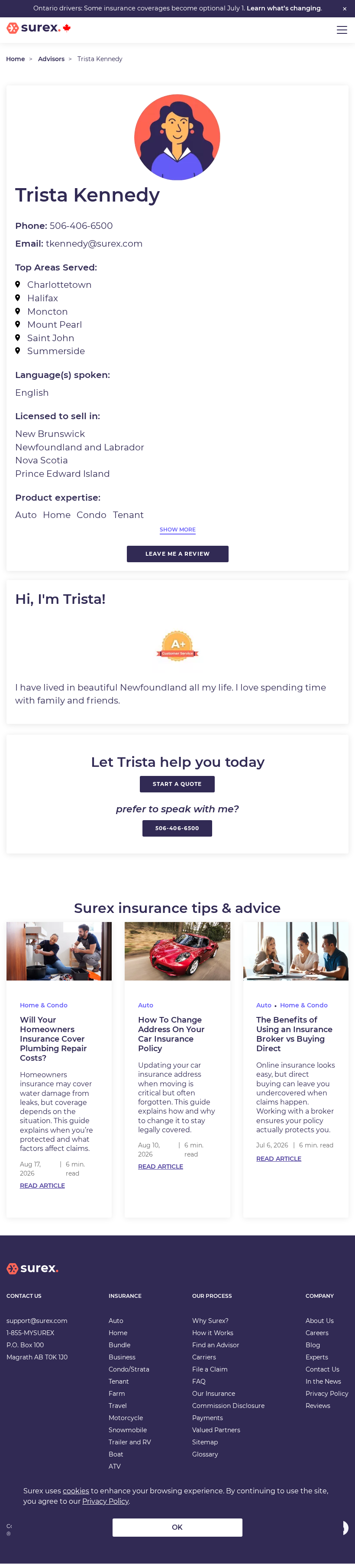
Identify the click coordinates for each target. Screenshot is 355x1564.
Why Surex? (210, 1321)
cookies (76, 1491)
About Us (320, 1321)
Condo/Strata (129, 1369)
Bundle (119, 1345)
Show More (178, 529)
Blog (313, 1345)
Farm (117, 1394)
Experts (317, 1357)
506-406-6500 (177, 828)
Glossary (205, 1454)
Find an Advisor (215, 1345)
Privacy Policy (327, 1394)
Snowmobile (128, 1430)
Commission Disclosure (228, 1406)
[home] (32, 1275)
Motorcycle (126, 1418)
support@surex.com (37, 1321)
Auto (145, 1005)
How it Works (212, 1333)
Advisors (51, 59)
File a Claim (210, 1369)
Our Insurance (213, 1394)
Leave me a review (177, 554)
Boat (116, 1454)
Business (122, 1357)
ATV (115, 1466)
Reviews (318, 1406)
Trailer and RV (130, 1442)
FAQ (199, 1381)
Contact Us (322, 1369)
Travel (118, 1406)
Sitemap (205, 1442)
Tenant (119, 1381)
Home (15, 59)
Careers (317, 1333)
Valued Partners (216, 1430)
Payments (207, 1418)
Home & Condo (44, 1005)
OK (177, 1527)
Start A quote (177, 784)
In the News (323, 1381)
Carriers (204, 1357)
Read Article (42, 1185)
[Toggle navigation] (342, 29)
